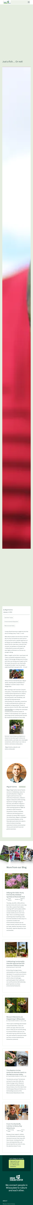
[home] (7, 2)
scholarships (9, 709)
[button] (28, 2)
